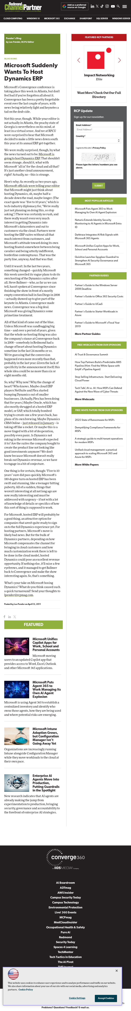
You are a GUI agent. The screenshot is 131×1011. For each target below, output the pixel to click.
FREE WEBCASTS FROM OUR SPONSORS (99, 345)
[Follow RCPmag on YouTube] (113, 6)
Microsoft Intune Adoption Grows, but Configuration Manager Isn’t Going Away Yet (46, 736)
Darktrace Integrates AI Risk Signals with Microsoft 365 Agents (96, 237)
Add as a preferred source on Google (76, 6)
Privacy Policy (99, 148)
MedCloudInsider (65, 922)
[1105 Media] (65, 868)
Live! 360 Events (65, 912)
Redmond (65, 937)
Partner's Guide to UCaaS (89, 304)
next (119, 60)
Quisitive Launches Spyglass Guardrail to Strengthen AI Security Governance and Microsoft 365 (97, 261)
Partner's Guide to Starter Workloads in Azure (96, 313)
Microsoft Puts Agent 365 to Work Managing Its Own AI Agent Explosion (47, 690)
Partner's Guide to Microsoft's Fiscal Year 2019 (97, 325)
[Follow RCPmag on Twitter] (97, 6)
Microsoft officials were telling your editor (32, 185)
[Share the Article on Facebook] (4, 617)
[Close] (116, 970)
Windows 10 (33, 19)
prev (79, 60)
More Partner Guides (87, 334)
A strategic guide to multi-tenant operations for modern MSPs (99, 441)
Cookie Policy (26, 990)
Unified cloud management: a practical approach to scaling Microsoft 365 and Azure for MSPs (96, 454)
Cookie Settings (77, 998)
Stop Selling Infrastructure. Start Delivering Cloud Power (98, 379)
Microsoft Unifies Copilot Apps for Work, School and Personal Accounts (97, 248)
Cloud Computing (13, 19)
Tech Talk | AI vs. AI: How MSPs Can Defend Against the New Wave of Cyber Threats (98, 390)
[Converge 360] (65, 858)
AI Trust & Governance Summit (91, 355)
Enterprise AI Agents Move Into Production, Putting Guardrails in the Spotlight (46, 783)
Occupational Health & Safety (65, 927)
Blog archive (12, 32)
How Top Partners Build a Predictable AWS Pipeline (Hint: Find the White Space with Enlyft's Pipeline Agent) (98, 366)
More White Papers (87, 464)
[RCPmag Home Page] (23, 8)
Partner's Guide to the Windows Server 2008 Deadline (96, 287)
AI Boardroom (65, 882)
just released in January (38, 423)
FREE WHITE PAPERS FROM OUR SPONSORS (99, 410)
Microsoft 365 (52, 19)
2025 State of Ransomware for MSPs (94, 420)
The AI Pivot (65, 962)
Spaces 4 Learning (65, 947)
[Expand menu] (125, 7)
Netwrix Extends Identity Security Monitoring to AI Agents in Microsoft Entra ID (98, 224)
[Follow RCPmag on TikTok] (102, 7)
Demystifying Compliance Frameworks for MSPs (97, 429)
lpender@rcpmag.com (18, 595)
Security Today (65, 942)
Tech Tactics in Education (65, 957)
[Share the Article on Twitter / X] (14, 617)
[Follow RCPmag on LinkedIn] (92, 7)
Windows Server (121, 19)
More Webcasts (84, 399)
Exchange (69, 19)
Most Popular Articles (99, 201)
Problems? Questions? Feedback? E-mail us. (66, 1007)
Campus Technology (65, 902)
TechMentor (65, 952)
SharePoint (86, 19)
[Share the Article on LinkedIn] (9, 617)
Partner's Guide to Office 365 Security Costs (99, 296)
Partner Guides (99, 275)
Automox (100, 80)
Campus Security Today (65, 897)
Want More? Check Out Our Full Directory (99, 94)
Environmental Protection (65, 907)
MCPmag (66, 917)
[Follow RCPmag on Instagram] (107, 7)
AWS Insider (65, 892)
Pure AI (65, 932)
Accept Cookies (106, 998)
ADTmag (65, 887)
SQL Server (102, 19)
